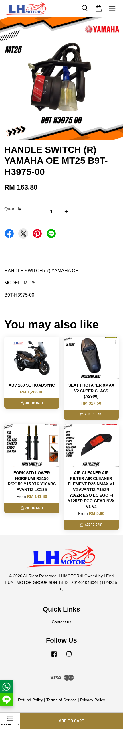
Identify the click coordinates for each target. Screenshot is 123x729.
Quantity (12, 208)
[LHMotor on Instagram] (69, 657)
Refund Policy (30, 700)
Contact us (61, 622)
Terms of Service (61, 700)
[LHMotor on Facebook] (54, 657)
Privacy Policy (92, 700)
